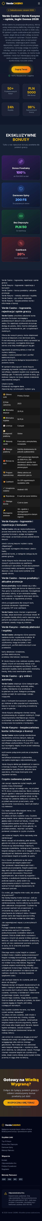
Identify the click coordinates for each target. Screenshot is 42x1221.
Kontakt (4, 1160)
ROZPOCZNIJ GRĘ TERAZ (21, 1102)
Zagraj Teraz (21, 69)
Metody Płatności (8, 1150)
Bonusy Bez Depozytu (10, 1144)
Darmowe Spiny (7, 1147)
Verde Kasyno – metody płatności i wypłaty (19, 296)
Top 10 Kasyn (6, 1141)
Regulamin (5, 1169)
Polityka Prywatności (9, 1166)
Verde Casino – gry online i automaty (17, 298)
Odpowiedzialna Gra (9, 1163)
